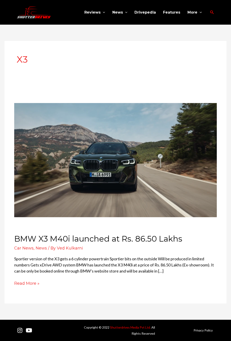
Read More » (26, 283)
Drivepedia (145, 12)
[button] (103, 12)
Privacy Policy (203, 330)
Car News (24, 248)
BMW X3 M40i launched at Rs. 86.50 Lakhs (98, 239)
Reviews (92, 12)
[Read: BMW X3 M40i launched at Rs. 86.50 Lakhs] (115, 159)
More (192, 12)
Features (171, 12)
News (117, 12)
